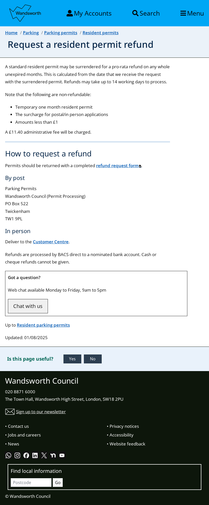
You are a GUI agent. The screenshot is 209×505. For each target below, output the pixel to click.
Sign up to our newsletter (41, 412)
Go (58, 482)
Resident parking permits (43, 325)
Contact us (18, 426)
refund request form (117, 165)
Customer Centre (51, 242)
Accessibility (122, 435)
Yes (72, 359)
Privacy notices (124, 426)
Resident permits (101, 33)
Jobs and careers (24, 435)
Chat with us (28, 306)
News (13, 444)
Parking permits (60, 33)
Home (11, 33)
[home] (25, 12)
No (93, 359)
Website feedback (127, 444)
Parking (31, 33)
